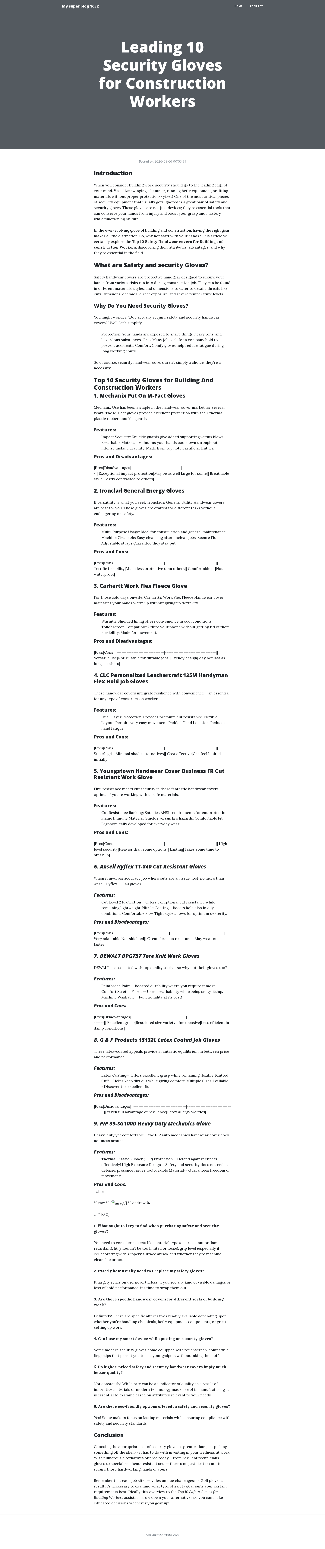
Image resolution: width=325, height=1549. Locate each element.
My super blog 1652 (80, 6)
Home (238, 6)
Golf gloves (210, 1480)
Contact (256, 6)
